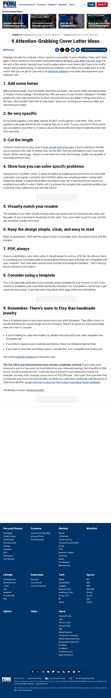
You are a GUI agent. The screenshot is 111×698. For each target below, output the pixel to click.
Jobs (61, 619)
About (62, 611)
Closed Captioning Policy (69, 639)
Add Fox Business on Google (95, 50)
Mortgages (8, 533)
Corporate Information (68, 635)
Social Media (64, 583)
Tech (61, 574)
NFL (88, 579)
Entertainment (9, 579)
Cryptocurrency (65, 539)
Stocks (62, 533)
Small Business (37, 539)
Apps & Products (66, 655)
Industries (63, 556)
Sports (90, 574)
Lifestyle (8, 574)
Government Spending (40, 533)
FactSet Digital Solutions (25, 684)
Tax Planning (8, 559)
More (72, 5)
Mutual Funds (64, 565)
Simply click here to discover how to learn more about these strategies (62, 382)
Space (61, 602)
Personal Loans (9, 543)
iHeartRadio (79, 672)
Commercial (36, 583)
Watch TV (102, 5)
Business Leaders (66, 552)
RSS (63, 672)
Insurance (7, 549)
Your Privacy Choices (57, 678)
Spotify (74, 672)
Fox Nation (63, 648)
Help (70, 678)
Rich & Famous (9, 583)
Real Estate (37, 574)
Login (91, 5)
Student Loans (9, 536)
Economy (41, 5)
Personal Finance (26, 5)
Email (78, 50)
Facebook (57, 50)
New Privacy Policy (35, 678)
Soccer (89, 596)
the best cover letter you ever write (82, 60)
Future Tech (64, 596)
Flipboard (53, 672)
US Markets (64, 536)
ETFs (61, 549)
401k (5, 552)
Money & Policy (37, 536)
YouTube (48, 672)
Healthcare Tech (66, 592)
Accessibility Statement (69, 642)
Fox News (63, 645)
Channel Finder (65, 616)
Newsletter (69, 672)
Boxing (89, 592)
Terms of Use (64, 622)
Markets (52, 5)
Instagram (43, 672)
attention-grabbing (58, 71)
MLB (88, 586)
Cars (5, 589)
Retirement (8, 556)
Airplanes (7, 592)
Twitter (62, 50)
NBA (88, 583)
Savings (6, 546)
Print (72, 50)
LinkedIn (58, 672)
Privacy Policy (64, 626)
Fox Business (9, 4)
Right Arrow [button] (106, 21)
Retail (61, 559)
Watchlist (63, 5)
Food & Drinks (9, 596)
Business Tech (65, 589)
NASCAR (90, 589)
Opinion (7, 611)
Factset (83, 681)
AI (60, 599)
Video (34, 611)
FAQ (60, 629)
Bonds (61, 546)
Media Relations (65, 632)
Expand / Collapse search (84, 5)
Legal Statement (42, 684)
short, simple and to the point (58, 147)
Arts (5, 599)
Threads (67, 50)
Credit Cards (8, 539)
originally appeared (25, 356)
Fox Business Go (66, 652)
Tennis (89, 602)
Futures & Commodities (69, 543)
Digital (61, 579)
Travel (6, 586)
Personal (35, 579)
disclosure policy (35, 390)
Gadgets (62, 586)
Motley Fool (8, 50)
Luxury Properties (38, 586)
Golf (88, 599)
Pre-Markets (64, 562)
